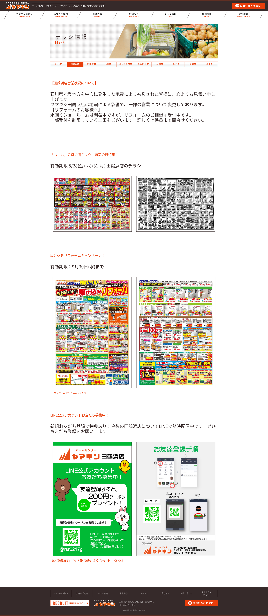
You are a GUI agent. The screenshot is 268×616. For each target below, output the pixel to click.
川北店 (58, 64)
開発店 (193, 64)
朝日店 (176, 64)
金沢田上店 (143, 64)
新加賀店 (91, 64)
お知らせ (134, 15)
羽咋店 (159, 64)
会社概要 (243, 15)
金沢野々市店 (125, 64)
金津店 (209, 64)
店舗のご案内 (61, 15)
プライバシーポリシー (207, 593)
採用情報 (207, 15)
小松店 (108, 64)
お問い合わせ (186, 593)
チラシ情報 (170, 15)
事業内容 (97, 15)
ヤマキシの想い (24, 15)
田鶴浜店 (75, 64)
